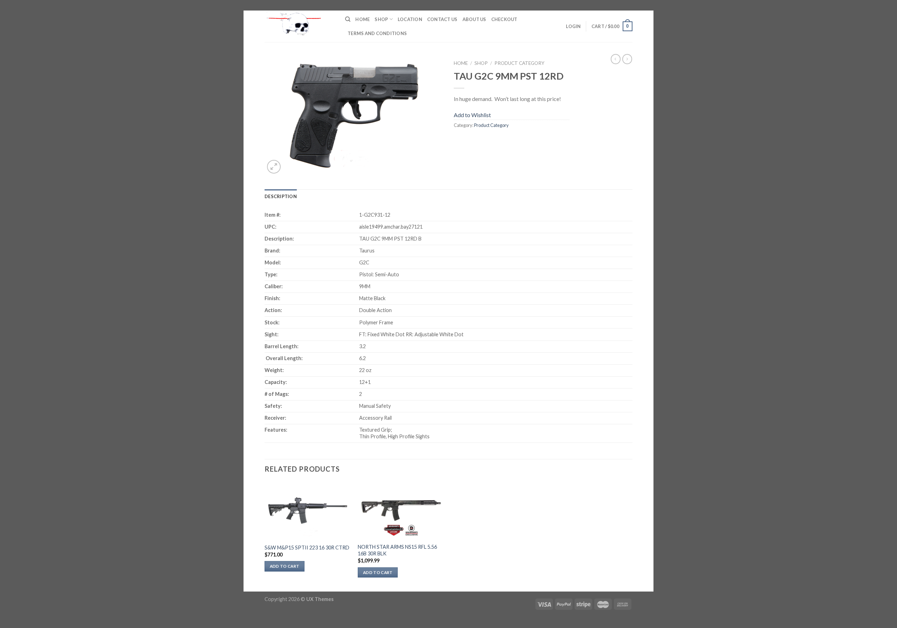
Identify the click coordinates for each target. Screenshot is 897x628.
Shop (381, 19)
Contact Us (442, 19)
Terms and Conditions (377, 33)
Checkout (504, 19)
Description (281, 196)
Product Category (519, 63)
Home (362, 19)
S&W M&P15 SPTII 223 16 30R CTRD (307, 548)
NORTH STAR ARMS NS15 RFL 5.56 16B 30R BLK (397, 550)
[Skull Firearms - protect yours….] (300, 26)
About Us (474, 19)
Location (410, 19)
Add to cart (285, 566)
